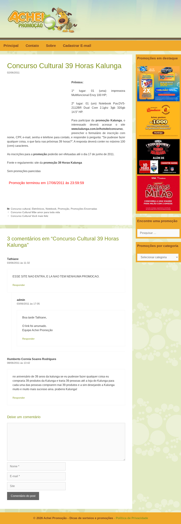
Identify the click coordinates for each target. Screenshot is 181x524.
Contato (32, 46)
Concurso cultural (20, 208)
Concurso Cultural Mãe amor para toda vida (35, 212)
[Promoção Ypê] (158, 100)
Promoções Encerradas (84, 208)
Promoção (63, 208)
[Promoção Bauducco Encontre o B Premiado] (158, 137)
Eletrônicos (38, 208)
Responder (19, 285)
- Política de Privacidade (131, 518)
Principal (11, 46)
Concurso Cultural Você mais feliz (29, 216)
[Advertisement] (40, 106)
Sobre (51, 46)
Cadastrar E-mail (77, 46)
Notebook (51, 208)
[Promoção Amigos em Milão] (158, 210)
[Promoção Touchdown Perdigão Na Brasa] (158, 173)
